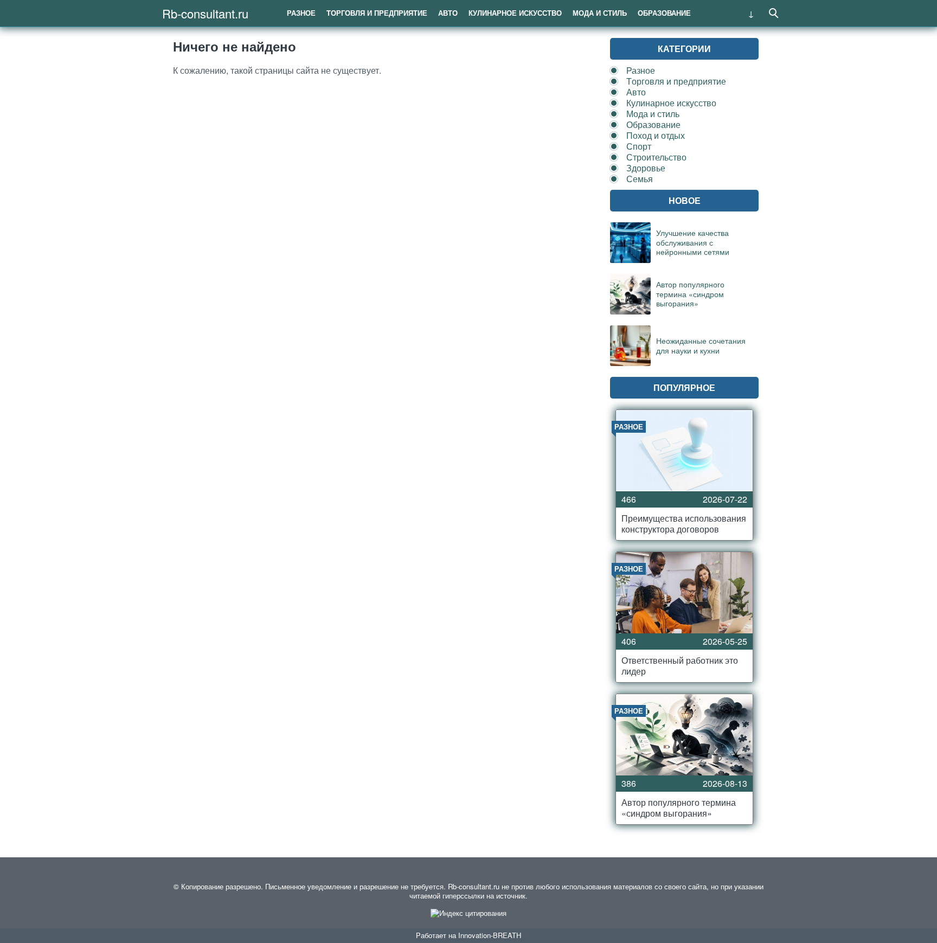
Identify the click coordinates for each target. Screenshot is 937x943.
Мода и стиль (600, 13)
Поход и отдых (655, 135)
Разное (301, 13)
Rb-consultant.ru (205, 13)
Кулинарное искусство (515, 13)
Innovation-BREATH (489, 935)
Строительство (656, 157)
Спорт (638, 146)
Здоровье (645, 168)
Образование (664, 13)
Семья (639, 178)
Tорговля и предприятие (376, 13)
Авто (448, 13)
